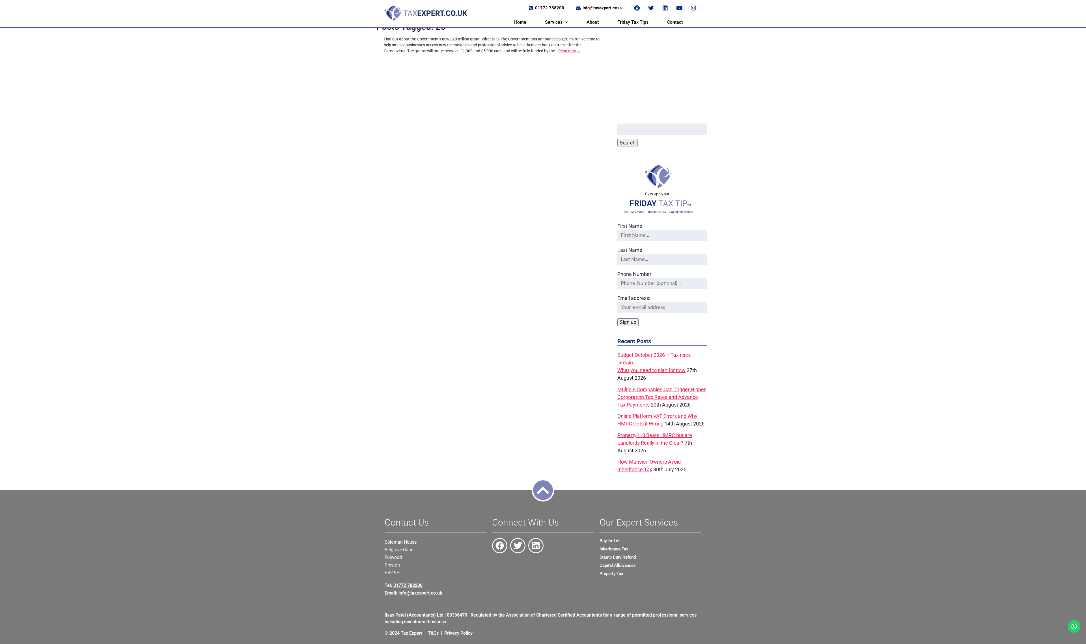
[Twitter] (651, 8)
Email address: (633, 298)
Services (554, 22)
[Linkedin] (665, 8)
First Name (629, 226)
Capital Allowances (618, 565)
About (593, 22)
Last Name (629, 250)
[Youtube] (679, 8)
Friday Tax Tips (632, 22)
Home (520, 22)
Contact (675, 22)
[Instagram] (693, 8)
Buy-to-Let (610, 540)
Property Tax (611, 573)
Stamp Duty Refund (618, 557)
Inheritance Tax (614, 549)
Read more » (569, 51)
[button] (556, 22)
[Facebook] (637, 8)
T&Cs (433, 633)
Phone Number (634, 274)
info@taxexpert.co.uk (420, 593)
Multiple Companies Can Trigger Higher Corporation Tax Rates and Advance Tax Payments (661, 397)
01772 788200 (408, 585)
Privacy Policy (458, 633)
